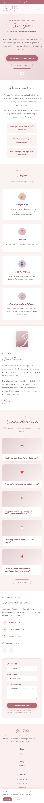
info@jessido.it (15, 623)
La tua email (12, 674)
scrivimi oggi (36, 2)
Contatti (22, 766)
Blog (22, 762)
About (22, 754)
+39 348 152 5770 (16, 629)
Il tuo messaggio (14, 684)
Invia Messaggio (22, 705)
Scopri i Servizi (22, 65)
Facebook (22, 787)
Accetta (7, 799)
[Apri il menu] (38, 9)
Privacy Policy (18, 712)
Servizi (22, 758)
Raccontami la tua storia (22, 58)
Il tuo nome (12, 664)
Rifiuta (17, 799)
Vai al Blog (22, 582)
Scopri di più (26, 794)
